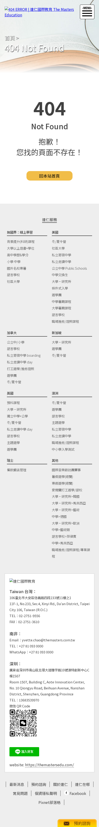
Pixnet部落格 (49, 802)
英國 (10, 393)
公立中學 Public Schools (69, 268)
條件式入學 (60, 288)
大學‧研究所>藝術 (65, 509)
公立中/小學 (15, 342)
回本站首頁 (49, 176)
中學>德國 (59, 516)
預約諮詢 (38, 784)
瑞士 (10, 460)
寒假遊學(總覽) (62, 483)
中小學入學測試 (63, 449)
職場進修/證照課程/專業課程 (71, 553)
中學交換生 (60, 274)
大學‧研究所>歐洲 (65, 523)
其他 (55, 460)
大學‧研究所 (61, 281)
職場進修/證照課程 (65, 321)
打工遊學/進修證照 (20, 368)
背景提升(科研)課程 (21, 241)
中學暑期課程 (61, 301)
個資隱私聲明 (46, 793)
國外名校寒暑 (16, 268)
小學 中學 (13, 261)
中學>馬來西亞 (62, 542)
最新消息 (16, 784)
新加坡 (56, 332)
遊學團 (56, 294)
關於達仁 (60, 784)
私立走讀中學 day (19, 361)
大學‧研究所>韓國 (65, 496)
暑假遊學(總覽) (62, 476)
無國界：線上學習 (20, 232)
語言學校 (13, 274)
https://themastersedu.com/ (49, 764)
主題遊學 (13, 442)
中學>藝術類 (61, 529)
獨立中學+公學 (17, 416)
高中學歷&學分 (17, 254)
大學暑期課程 (61, 307)
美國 (55, 232)
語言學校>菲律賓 (64, 536)
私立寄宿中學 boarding (24, 355)
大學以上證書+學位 (20, 248)
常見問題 (20, 793)
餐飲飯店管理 (16, 469)
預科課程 (13, 402)
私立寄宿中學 (61, 254)
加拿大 (12, 332)
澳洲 (55, 393)
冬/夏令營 (59, 241)
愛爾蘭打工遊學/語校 (67, 489)
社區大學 (13, 281)
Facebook (77, 793)
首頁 (10, 37)
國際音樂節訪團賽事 (66, 469)
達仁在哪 (82, 784)
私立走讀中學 (61, 261)
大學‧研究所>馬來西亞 (69, 503)
